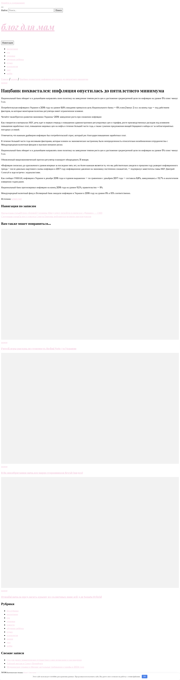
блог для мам (28, 26)
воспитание (12, 49)
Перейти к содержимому (13, 2)
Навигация (7, 42)
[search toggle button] (2, 7)
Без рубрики (13, 610)
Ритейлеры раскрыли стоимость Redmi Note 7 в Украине (38, 348)
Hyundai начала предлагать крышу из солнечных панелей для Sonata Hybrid (51, 597)
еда (8, 52)
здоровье (11, 56)
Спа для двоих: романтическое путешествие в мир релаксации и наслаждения (44, 660)
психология (12, 66)
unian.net (17, 199)
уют (9, 70)
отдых (10, 63)
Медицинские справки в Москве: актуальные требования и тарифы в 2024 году (45, 667)
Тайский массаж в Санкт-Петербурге (25, 663)
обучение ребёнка (15, 59)
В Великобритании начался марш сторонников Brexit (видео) (42, 472)
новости (11, 625)
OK (144, 676)
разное (4, 82)
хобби (9, 73)
